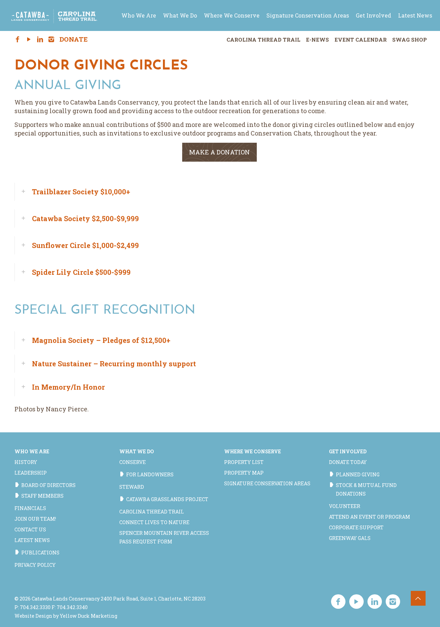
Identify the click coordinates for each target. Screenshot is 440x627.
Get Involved (347, 451)
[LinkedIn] (40, 39)
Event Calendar (360, 39)
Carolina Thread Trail (263, 39)
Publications (40, 552)
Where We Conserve (252, 451)
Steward (131, 487)
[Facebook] (17, 39)
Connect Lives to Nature (154, 522)
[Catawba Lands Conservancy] (54, 15)
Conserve (132, 462)
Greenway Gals (350, 538)
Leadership (30, 472)
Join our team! (35, 519)
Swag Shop (409, 39)
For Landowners (150, 474)
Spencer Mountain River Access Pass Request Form (164, 537)
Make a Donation (219, 152)
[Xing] (62, 39)
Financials (30, 508)
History (25, 462)
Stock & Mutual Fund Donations (366, 489)
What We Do (136, 451)
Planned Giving (358, 474)
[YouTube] (28, 39)
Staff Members (42, 496)
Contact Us (30, 529)
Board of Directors (48, 485)
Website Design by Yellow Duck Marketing (65, 616)
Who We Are (31, 451)
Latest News (32, 540)
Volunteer (344, 506)
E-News (317, 39)
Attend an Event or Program (369, 517)
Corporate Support (356, 527)
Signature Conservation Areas (267, 483)
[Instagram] (51, 39)
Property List (244, 462)
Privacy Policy (35, 565)
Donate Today (348, 462)
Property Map (244, 472)
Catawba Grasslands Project (167, 499)
